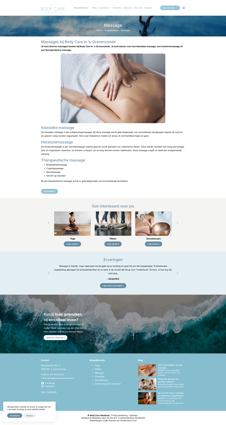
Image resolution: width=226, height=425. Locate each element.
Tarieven (127, 8)
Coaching (99, 376)
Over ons (138, 8)
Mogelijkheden (81, 8)
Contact (148, 8)
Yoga (97, 365)
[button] (48, 223)
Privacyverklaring (119, 415)
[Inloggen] (184, 8)
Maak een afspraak (54, 337)
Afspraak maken (168, 8)
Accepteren (15, 416)
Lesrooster (104, 8)
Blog (94, 8)
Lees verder (71, 244)
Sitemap (133, 415)
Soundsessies (101, 380)
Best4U (141, 418)
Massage (99, 372)
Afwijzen (29, 416)
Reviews (117, 8)
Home (99, 30)
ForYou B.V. (112, 418)
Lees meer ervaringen (112, 285)
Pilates (98, 369)
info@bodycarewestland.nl (61, 378)
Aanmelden (49, 191)
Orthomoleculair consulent (108, 383)
